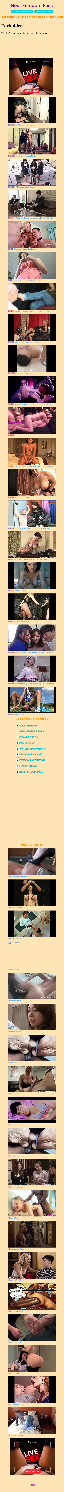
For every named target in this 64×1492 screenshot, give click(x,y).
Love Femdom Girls (23, 11)
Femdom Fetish (45, 11)
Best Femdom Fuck (32, 5)
